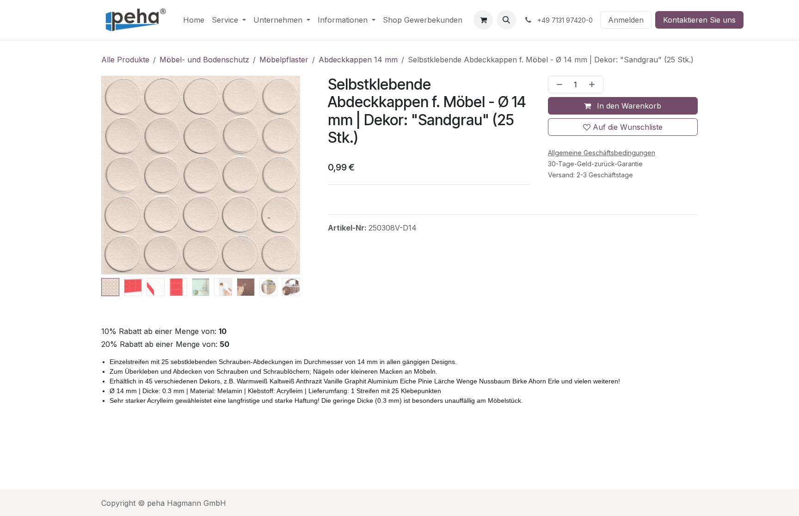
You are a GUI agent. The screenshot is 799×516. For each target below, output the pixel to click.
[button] (506, 20)
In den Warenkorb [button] (628, 105)
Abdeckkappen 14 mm (358, 59)
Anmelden (626, 19)
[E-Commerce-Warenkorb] (483, 20)
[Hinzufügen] (593, 84)
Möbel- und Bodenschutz (204, 59)
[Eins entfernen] (557, 84)
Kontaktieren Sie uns (699, 19)
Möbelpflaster (283, 59)
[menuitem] (193, 20)
